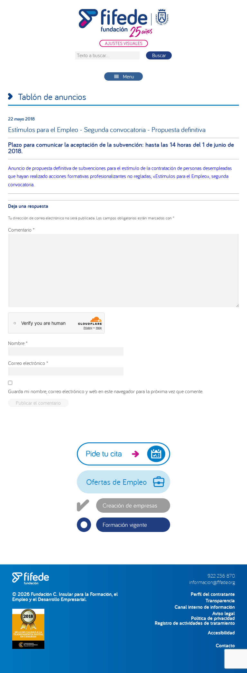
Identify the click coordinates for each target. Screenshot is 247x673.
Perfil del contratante (213, 594)
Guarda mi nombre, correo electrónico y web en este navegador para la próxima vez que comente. (105, 391)
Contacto (225, 645)
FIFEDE (123, 23)
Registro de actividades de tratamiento (195, 623)
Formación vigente (125, 524)
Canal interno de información (205, 607)
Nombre (18, 343)
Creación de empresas (130, 505)
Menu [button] (128, 76)
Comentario (21, 229)
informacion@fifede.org (212, 582)
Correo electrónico (28, 363)
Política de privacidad (213, 618)
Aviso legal (223, 613)
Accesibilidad (221, 632)
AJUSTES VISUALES (123, 43)
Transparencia (220, 600)
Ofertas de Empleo (116, 482)
